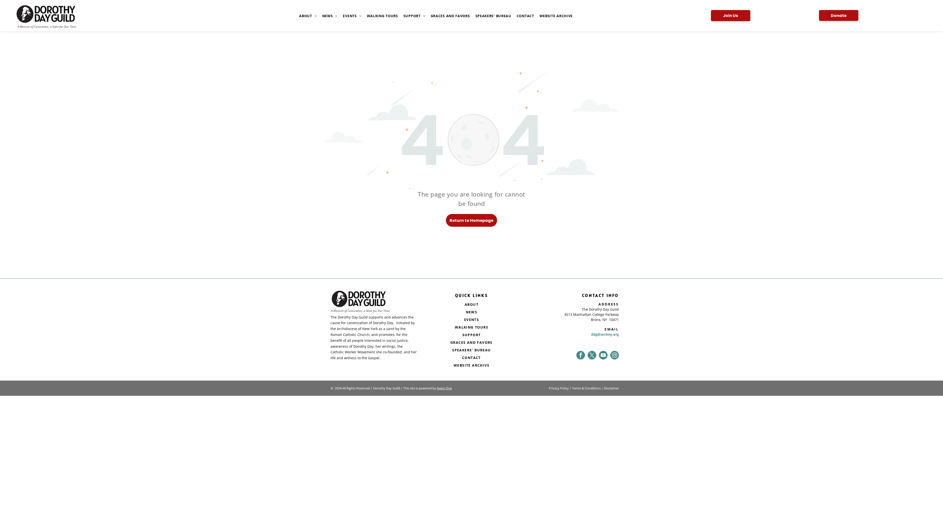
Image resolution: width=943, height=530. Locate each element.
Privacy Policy (559, 388)
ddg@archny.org (605, 334)
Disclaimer (611, 388)
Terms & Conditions (586, 388)
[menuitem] (305, 16)
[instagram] (614, 355)
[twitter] (592, 355)
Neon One (444, 388)
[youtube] (603, 355)
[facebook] (580, 355)
